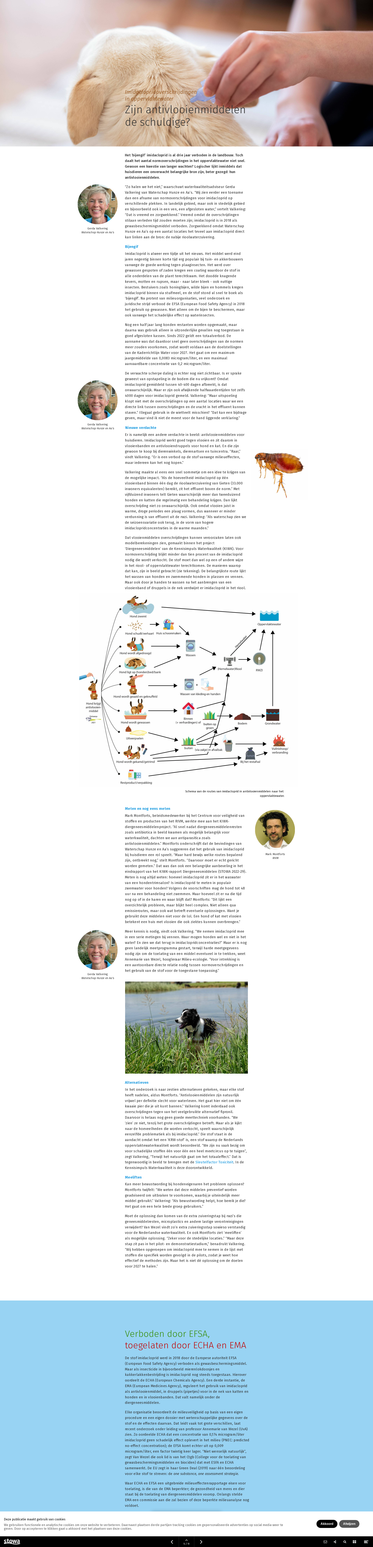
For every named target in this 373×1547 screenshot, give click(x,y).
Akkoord (327, 1523)
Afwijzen (349, 1523)
